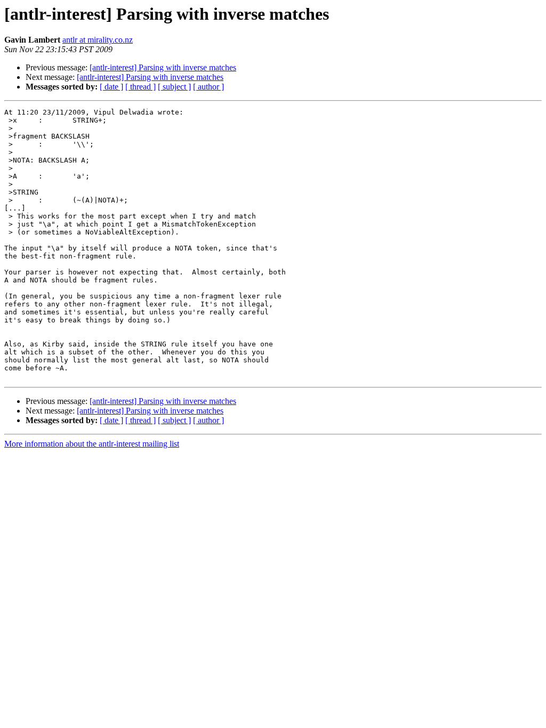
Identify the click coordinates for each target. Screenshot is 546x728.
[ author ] (208, 86)
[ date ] (111, 86)
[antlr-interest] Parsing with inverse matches (163, 67)
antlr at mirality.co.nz (97, 39)
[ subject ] (174, 86)
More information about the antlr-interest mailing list (91, 443)
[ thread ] (140, 86)
